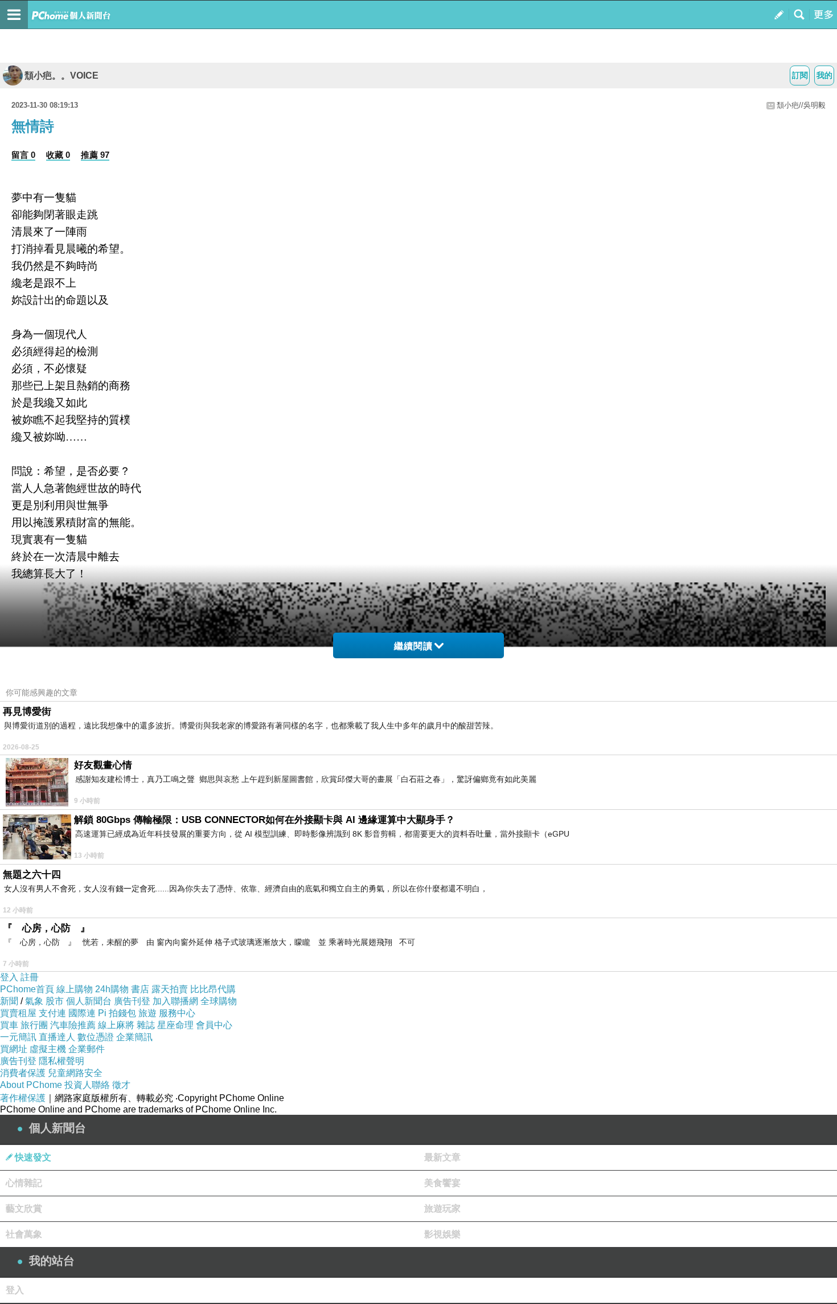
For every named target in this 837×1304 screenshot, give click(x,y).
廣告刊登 (132, 1001)
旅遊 (147, 1013)
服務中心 (177, 1013)
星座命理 (175, 1025)
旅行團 (34, 1025)
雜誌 (146, 1025)
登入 (9, 977)
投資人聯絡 (87, 1085)
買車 (9, 1025)
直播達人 (57, 1037)
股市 (55, 1001)
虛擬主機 (48, 1049)
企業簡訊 (134, 1037)
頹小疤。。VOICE (61, 75)
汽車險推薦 (73, 1025)
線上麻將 (116, 1025)
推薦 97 (95, 155)
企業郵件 (86, 1049)
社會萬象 (24, 1234)
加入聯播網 (175, 1001)
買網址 (13, 1049)
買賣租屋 (18, 1013)
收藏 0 (58, 155)
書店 (140, 989)
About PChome (31, 1085)
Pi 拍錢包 (117, 1013)
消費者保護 (23, 1073)
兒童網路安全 (75, 1073)
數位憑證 (95, 1037)
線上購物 (74, 989)
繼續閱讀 (413, 646)
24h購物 (112, 989)
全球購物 (218, 1001)
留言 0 (23, 155)
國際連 (82, 1013)
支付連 (52, 1013)
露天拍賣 (169, 989)
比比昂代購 (213, 989)
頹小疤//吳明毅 (801, 105)
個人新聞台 (89, 1001)
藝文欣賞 (24, 1208)
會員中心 (214, 1025)
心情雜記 (24, 1183)
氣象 (34, 1001)
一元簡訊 (18, 1037)
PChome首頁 (27, 989)
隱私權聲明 (61, 1061)
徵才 (121, 1085)
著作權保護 (23, 1098)
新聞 (9, 1001)
